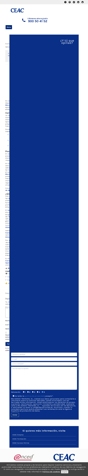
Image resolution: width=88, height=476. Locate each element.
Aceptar (65, 472)
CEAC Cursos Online (20, 443)
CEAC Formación (19, 439)
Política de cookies (51, 472)
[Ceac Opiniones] (20, 9)
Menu (9, 27)
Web (7, 329)
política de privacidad (34, 396)
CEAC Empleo (18, 435)
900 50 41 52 (37, 21)
